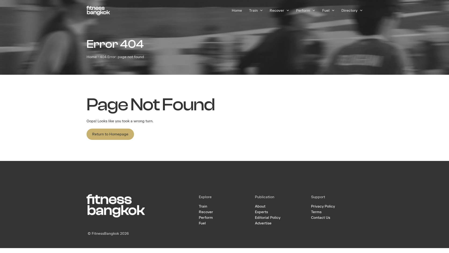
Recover (277, 10)
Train (253, 10)
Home (237, 10)
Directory (349, 10)
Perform (303, 10)
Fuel (326, 10)
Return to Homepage (110, 134)
